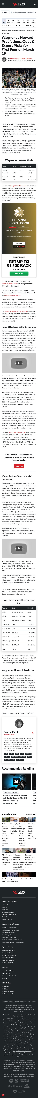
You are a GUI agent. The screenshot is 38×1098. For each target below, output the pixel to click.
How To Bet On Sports (9, 976)
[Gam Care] (16, 1081)
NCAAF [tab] (18, 22)
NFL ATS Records (7, 994)
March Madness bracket (12, 295)
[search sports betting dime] (34, 4)
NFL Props (5, 989)
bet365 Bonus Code (8, 932)
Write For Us (6, 917)
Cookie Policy (31, 1001)
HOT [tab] (4, 22)
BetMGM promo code (9, 284)
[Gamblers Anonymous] (27, 1086)
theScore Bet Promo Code (10, 930)
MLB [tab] (8, 22)
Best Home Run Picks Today (25, 26)
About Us (5, 905)
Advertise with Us (8, 912)
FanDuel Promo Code (9, 937)
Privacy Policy (13, 1001)
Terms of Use (22, 1001)
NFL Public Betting (8, 991)
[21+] (11, 1081)
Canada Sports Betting (9, 955)
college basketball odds (18, 186)
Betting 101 (6, 973)
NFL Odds (5, 986)
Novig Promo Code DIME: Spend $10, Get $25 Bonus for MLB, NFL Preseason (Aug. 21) (15, 798)
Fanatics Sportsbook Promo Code (13, 942)
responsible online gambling (22, 1051)
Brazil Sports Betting (8, 958)
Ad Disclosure (6, 33)
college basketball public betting (16, 311)
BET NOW (19, 273)
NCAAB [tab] (33, 22)
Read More (19, 466)
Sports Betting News (11, 792)
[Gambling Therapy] (24, 1080)
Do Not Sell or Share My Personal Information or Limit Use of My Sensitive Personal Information (19, 1075)
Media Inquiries (7, 919)
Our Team (5, 909)
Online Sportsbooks (8, 950)
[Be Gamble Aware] (15, 1086)
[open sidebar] (3, 4)
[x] (33, 733)
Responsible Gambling (9, 914)
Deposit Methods (7, 962)
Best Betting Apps (8, 960)
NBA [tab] (23, 22)
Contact (4, 907)
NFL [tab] (13, 22)
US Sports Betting (7, 953)
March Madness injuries (17, 432)
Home (3, 30)
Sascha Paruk (14, 58)
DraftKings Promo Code (10, 935)
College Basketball (19, 30)
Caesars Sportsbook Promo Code (12, 940)
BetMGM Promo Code (9, 927)
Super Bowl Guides (8, 971)
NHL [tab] (28, 22)
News (9, 30)
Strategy (5, 978)
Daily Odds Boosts (8, 26)
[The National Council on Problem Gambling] (19, 1091)
